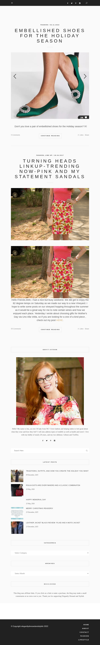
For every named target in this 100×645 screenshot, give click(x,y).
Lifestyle (83, 640)
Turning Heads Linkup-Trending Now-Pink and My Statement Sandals (50, 168)
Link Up (48, 155)
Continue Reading (50, 135)
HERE (59, 320)
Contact (84, 632)
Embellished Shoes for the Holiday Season (50, 35)
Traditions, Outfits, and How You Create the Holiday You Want (57, 471)
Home (86, 624)
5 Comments (15, 135)
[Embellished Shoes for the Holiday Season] (50, 85)
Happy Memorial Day (36, 500)
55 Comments (16, 329)
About (85, 628)
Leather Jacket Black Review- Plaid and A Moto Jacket (53, 523)
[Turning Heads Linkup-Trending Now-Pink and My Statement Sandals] (50, 214)
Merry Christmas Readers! (39, 508)
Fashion (44, 25)
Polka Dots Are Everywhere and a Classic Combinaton (53, 485)
